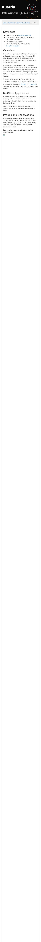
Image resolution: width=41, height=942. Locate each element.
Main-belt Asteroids (23, 23)
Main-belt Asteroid (24, 35)
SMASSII (33, 84)
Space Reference (9, 23)
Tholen (23, 84)
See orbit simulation (12, 46)
